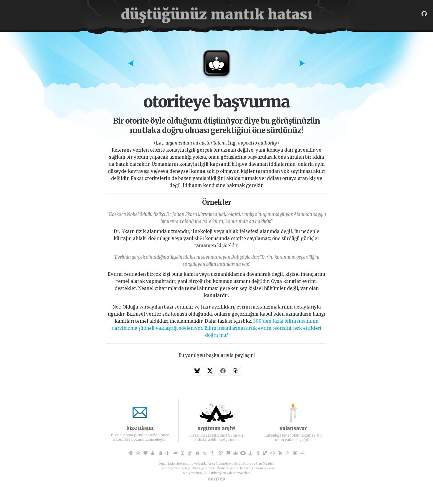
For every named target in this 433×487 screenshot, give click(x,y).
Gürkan (257, 468)
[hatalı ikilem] (265, 453)
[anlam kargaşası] (212, 453)
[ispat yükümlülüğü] (205, 453)
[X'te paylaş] (210, 371)
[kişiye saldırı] (167, 453)
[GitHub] (424, 13)
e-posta (126, 435)
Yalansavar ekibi (238, 473)
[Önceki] (131, 64)
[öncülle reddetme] (258, 453)
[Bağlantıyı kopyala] (236, 371)
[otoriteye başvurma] (235, 453)
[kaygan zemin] (160, 453)
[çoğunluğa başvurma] (228, 453)
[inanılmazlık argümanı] (182, 453)
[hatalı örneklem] (295, 453)
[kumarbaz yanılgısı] (220, 453)
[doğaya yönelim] (280, 453)
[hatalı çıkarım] (138, 453)
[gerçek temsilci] (250, 453)
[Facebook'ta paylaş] (223, 371)
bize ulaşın (139, 428)
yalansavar (293, 428)
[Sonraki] (302, 64)
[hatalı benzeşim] (243, 453)
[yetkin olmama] (272, 453)
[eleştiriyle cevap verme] (175, 453)
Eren (270, 468)
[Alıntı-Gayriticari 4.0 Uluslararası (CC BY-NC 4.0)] (216, 479)
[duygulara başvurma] (145, 453)
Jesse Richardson (220, 463)
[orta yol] (302, 453)
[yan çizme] (190, 453)
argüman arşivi (216, 428)
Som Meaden (265, 463)
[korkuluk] (130, 453)
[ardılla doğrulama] (287, 453)
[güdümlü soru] (197, 453)
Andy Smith (242, 463)
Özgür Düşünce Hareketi (234, 468)
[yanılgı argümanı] (152, 453)
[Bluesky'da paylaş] (197, 371)
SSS (127, 439)
